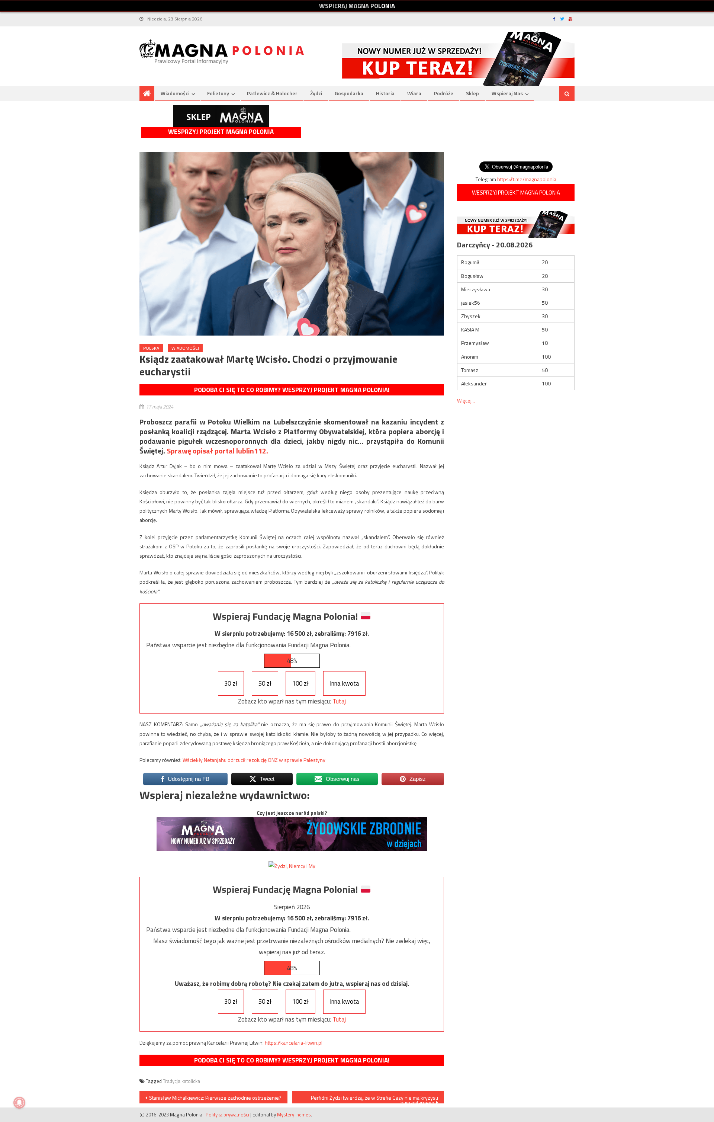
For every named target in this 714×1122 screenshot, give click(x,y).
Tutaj (339, 701)
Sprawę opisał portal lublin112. (217, 450)
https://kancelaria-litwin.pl (293, 1042)
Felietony (218, 93)
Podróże (443, 93)
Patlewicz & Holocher (272, 93)
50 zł (264, 683)
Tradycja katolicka (181, 1081)
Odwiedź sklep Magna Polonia (221, 116)
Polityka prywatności (227, 1114)
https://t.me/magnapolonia (526, 179)
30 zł (230, 683)
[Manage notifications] (19, 1103)
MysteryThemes (294, 1114)
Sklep (472, 93)
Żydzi (316, 93)
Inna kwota (344, 683)
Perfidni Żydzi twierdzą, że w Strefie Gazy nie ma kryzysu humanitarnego (374, 1098)
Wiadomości (175, 93)
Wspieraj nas (507, 93)
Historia (385, 93)
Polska (151, 348)
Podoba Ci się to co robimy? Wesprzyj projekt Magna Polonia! (291, 390)
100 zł (300, 683)
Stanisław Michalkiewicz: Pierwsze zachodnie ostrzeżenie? (215, 1098)
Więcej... (466, 400)
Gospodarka (349, 93)
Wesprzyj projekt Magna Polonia (221, 132)
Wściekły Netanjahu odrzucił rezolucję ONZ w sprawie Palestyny (254, 760)
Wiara (414, 93)
